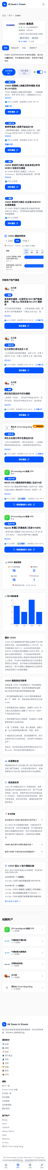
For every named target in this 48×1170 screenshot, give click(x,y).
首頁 (4, 15)
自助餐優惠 (6, 1104)
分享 (32, 41)
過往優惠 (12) (24, 72)
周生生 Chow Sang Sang (12, 1146)
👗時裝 (5, 1059)
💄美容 (5, 1063)
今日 (17, 241)
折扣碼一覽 (6, 1093)
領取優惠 (11, 112)
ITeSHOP (5, 1127)
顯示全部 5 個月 (11, 901)
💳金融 (5, 1067)
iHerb (4, 1135)
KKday (5, 1120)
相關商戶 (33, 48)
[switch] (40, 72)
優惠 (5, 48)
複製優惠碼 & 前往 (24, 504)
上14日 (10, 241)
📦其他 (5, 1074)
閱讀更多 (8, 98)
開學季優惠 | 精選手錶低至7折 (14, 266)
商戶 (10, 15)
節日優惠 (6, 1097)
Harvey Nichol (8, 1131)
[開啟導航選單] (43, 4)
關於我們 (6, 1108)
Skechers (6, 1139)
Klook (4, 1123)
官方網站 (24, 41)
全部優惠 (6, 1101)
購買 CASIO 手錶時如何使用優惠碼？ (20, 851)
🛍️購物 (35, 38)
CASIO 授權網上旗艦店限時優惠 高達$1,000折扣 (13, 258)
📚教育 (5, 1070)
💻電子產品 (24, 38)
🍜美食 (5, 1052)
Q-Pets (5, 1142)
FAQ (24, 48)
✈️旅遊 (5, 1044)
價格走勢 (15, 48)
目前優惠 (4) (9, 72)
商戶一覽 (6, 1086)
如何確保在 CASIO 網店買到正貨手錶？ (21, 820)
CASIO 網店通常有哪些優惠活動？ (19, 844)
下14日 (24, 241)
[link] (24, 174)
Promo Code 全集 (10, 1089)
